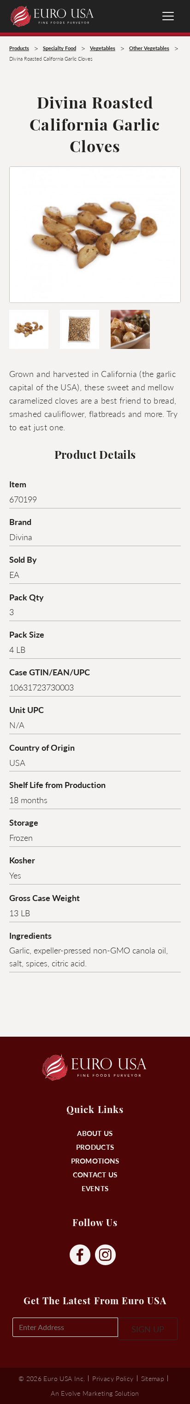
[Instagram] (105, 1255)
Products (95, 1147)
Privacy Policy (112, 1378)
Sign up (147, 1329)
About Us (95, 1133)
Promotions (95, 1160)
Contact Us (95, 1174)
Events (95, 1188)
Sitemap (153, 1378)
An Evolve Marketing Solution (95, 1393)
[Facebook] (80, 1255)
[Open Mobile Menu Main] (168, 16)
